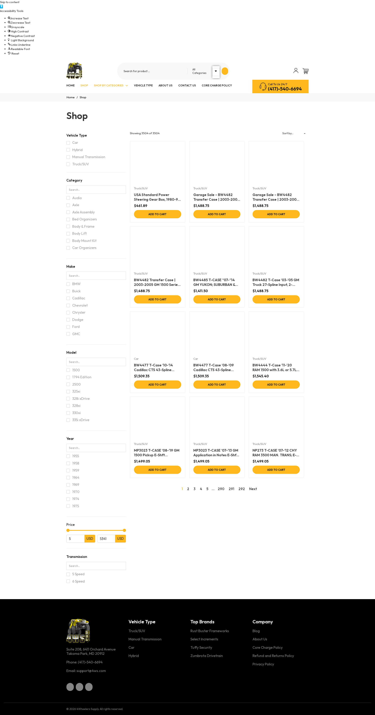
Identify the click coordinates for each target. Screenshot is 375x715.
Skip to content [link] (9, 2)
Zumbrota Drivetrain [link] (206, 656)
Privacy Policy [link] (263, 664)
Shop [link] (84, 85)
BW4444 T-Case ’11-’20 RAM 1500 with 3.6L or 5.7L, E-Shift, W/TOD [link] (275, 367)
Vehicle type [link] (143, 85)
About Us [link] (165, 85)
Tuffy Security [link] (201, 647)
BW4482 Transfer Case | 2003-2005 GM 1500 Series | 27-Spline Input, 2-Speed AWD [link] (156, 282)
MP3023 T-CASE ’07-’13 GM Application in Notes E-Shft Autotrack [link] (215, 452)
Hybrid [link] (134, 656)
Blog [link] (256, 631)
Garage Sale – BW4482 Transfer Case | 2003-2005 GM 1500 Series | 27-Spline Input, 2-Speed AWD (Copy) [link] (275, 197)
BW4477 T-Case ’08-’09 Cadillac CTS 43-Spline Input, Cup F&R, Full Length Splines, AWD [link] (215, 367)
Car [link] (136, 359)
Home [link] (70, 85)
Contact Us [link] (187, 85)
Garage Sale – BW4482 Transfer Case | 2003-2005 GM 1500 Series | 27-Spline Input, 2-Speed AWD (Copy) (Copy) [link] (216, 197)
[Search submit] (225, 71)
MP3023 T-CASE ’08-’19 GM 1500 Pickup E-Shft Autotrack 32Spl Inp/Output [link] (157, 452)
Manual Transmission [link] (145, 639)
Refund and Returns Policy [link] (273, 656)
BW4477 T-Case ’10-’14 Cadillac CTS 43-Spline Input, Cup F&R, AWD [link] (153, 367)
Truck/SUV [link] (141, 188)
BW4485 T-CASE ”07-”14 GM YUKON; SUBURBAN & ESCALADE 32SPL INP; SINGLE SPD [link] (214, 282)
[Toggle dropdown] (126, 85)
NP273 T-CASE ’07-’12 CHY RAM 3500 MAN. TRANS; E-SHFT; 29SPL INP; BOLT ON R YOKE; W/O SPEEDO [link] (276, 452)
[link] (1, 6)
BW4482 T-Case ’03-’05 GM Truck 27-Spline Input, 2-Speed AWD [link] (276, 282)
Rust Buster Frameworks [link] (209, 631)
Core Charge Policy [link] (217, 85)
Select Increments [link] (204, 639)
